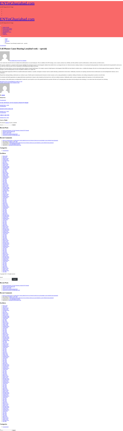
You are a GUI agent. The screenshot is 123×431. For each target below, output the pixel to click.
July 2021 (5, 161)
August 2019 (5, 178)
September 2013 (6, 246)
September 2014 (6, 232)
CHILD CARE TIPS (4, 115)
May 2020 (5, 171)
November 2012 (6, 257)
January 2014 (5, 241)
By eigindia (12, 60)
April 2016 (5, 212)
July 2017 (5, 198)
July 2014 (5, 234)
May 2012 (5, 264)
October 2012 (5, 259)
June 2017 (5, 200)
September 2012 (6, 260)
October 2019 (5, 175)
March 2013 (5, 253)
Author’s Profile (6, 27)
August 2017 (5, 197)
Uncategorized (3, 45)
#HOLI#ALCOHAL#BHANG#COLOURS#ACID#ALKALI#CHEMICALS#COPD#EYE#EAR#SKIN (36, 140)
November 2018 (6, 188)
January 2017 (5, 204)
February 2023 (6, 158)
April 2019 (5, 182)
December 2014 (6, 228)
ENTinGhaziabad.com (17, 3)
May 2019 (5, 181)
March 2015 (5, 225)
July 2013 (5, 248)
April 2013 (5, 252)
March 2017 (5, 203)
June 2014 (5, 235)
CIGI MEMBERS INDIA (14, 144)
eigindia (3, 95)
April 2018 (5, 193)
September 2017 (6, 196)
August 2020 (5, 168)
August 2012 (5, 261)
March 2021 (5, 163)
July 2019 (5, 179)
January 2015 (5, 227)
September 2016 (6, 206)
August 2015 (5, 219)
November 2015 (6, 216)
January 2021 (5, 165)
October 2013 (5, 245)
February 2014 (6, 240)
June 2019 (5, 180)
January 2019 (5, 186)
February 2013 (6, 254)
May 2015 (5, 223)
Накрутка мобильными (8, 140)
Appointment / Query (7, 31)
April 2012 (5, 266)
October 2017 (5, 195)
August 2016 (5, 208)
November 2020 (6, 166)
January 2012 (5, 269)
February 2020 (6, 173)
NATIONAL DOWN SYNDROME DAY (11, 135)
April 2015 (5, 224)
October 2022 (5, 159)
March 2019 (5, 183)
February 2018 (6, 194)
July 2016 (5, 209)
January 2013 (5, 255)
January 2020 (5, 174)
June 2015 (5, 222)
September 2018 (6, 190)
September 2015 (6, 218)
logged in (7, 122)
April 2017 (5, 202)
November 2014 (6, 230)
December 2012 (6, 256)
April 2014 (5, 238)
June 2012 (5, 263)
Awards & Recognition (7, 29)
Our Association (6, 30)
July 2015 (5, 220)
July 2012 (5, 262)
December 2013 (6, 242)
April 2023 (5, 157)
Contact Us (5, 34)
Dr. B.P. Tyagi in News (7, 28)
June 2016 (5, 210)
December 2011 (6, 270)
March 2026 (5, 156)
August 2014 (5, 233)
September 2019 (6, 176)
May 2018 (5, 191)
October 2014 (5, 231)
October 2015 (5, 217)
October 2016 (5, 205)
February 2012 (6, 268)
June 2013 (5, 249)
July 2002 (5, 271)
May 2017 (5, 201)
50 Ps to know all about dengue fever (10, 133)
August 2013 (5, 247)
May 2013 (5, 250)
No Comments (23, 60)
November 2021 (6, 160)
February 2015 (6, 226)
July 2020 (5, 169)
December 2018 (6, 187)
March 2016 (5, 213)
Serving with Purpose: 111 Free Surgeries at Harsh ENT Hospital (14, 102)
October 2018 (5, 189)
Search (1, 277)
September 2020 (6, 167)
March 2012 (5, 267)
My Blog (4, 33)
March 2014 (5, 239)
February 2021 (6, 164)
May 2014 (5, 237)
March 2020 (5, 172)
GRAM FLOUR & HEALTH (6, 108)
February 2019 (6, 185)
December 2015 (6, 215)
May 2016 (5, 211)
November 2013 (6, 244)
